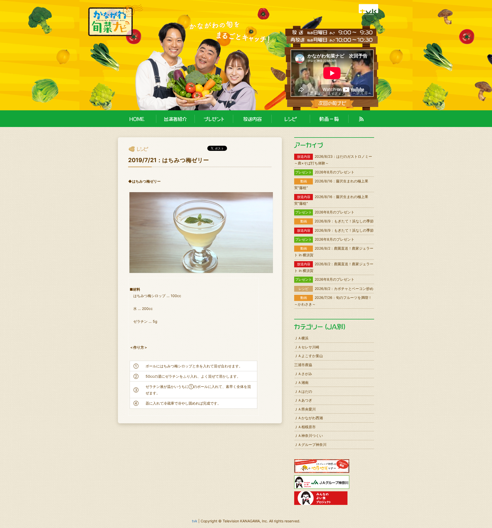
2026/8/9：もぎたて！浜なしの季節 (337, 221)
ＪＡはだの (303, 391)
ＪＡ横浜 (301, 338)
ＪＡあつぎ (303, 400)
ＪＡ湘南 (301, 382)
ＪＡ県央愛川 (305, 409)
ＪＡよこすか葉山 (308, 356)
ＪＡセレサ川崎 (306, 347)
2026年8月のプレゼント (324, 172)
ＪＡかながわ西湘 (308, 418)
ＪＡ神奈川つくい (308, 435)
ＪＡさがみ (303, 373)
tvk (194, 521)
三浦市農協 (303, 365)
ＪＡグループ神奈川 (310, 444)
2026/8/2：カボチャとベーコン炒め (336, 288)
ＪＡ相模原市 (305, 427)
